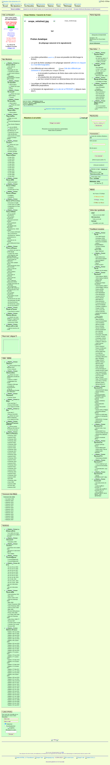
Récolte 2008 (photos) (14, 611)
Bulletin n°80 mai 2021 (13, 650)
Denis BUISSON (100, 301)
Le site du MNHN (12, 127)
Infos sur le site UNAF (99, 215)
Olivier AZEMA (99, 291)
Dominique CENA (100, 238)
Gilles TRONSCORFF (101, 379)
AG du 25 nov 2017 (13, 570)
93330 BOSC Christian (102, 419)
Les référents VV (11, 130)
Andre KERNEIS (100, 97)
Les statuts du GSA (13, 419)
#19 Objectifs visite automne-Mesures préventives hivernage (12, 257)
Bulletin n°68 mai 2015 (13, 677)
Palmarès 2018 (9, 504)
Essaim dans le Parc (13, 189)
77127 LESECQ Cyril (101, 464)
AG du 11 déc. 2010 (13, 580)
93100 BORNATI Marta (102, 390)
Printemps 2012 (12, 468)
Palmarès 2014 (9, 511)
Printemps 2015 (12, 458)
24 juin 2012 (11, 167)
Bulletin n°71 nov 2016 (13, 671)
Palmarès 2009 (9, 516)
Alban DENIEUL (100, 319)
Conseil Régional (11, 557)
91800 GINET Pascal (101, 449)
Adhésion (9, 363)
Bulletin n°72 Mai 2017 (13, 669)
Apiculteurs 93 (98, 388)
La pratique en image (101, 81)
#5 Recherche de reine (14, 298)
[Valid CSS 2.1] (90, 757)
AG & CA (13, 564)
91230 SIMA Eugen (101, 447)
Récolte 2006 (11, 626)
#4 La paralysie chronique (11, 223)
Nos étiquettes (99, 67)
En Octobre (11, 92)
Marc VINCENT (100, 251)
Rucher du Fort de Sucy (13, 200)
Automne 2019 (12, 446)
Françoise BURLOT (101, 303)
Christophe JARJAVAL (101, 334)
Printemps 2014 (12, 461)
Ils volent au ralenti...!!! (102, 58)
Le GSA (12, 409)
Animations (9, 395)
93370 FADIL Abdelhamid (98, 421)
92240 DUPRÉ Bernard (102, 432)
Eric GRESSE (99, 331)
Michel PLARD (99, 363)
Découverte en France (14, 135)
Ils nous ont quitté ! (100, 84)
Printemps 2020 (12, 444)
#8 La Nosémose (12, 233)
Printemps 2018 (12, 449)
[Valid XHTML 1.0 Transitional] (24, 757)
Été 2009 (10, 478)
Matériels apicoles (11, 315)
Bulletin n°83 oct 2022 (13, 645)
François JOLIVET (100, 336)
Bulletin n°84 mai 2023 (13, 643)
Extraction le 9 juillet (13, 202)
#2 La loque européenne (10, 217)
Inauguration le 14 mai (14, 206)
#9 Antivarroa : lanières (14, 235)
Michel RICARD (100, 98)
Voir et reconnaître (100, 106)
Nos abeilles (11, 553)
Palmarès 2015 (9, 509)
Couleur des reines (13, 253)
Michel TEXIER (100, 377)
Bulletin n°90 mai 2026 (13, 632)
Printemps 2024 (12, 435)
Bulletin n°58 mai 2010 (13, 694)
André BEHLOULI (100, 257)
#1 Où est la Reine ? (13, 305)
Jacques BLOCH (100, 296)
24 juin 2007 (11, 176)
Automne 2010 (12, 473)
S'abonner (9, 724)
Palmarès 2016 (9, 507)
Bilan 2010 (10, 596)
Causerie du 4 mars (13, 132)
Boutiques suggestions (13, 319)
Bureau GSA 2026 (13, 414)
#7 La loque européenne (10, 293)
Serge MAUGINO (100, 355)
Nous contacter (12, 369)
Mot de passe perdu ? (99, 159)
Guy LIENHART (100, 349)
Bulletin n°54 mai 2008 (13, 701)
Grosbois (9, 142)
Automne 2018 (12, 447)
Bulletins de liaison (11, 629)
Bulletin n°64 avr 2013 (13, 684)
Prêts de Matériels (12, 417)
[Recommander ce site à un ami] (100, 183)
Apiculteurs (97, 274)
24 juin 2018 (11, 159)
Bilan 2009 (10, 602)
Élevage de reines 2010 (100, 79)
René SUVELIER (100, 95)
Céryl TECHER (100, 375)
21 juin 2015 (11, 164)
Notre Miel (97, 65)
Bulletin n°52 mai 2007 (13, 705)
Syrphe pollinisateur (101, 60)
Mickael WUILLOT (100, 384)
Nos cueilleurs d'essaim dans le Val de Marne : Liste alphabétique (101, 493)
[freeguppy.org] (49, 757)
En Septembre (12, 82)
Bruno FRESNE (100, 326)
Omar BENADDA (100, 294)
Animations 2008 (12, 541)
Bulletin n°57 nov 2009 (13, 696)
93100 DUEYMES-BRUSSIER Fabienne (100, 395)
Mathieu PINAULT (100, 362)
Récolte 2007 (11, 621)
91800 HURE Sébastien (99, 451)
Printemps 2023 (12, 439)
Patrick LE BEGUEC (101, 348)
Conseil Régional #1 (13, 559)
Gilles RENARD (100, 367)
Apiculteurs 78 (98, 456)
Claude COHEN (100, 308)
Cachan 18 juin (12, 397)
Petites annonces (12, 320)
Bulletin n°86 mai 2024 (13, 638)
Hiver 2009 (11, 482)
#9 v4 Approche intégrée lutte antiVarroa (13, 287)
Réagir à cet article (55, 123)
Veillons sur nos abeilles (98, 103)
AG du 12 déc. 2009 (13, 582)
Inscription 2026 (10, 499)
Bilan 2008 (10, 609)
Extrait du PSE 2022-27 (13, 428)
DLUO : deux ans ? (101, 71)
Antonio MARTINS (100, 351)
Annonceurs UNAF (13, 322)
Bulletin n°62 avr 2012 (13, 687)
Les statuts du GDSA (13, 406)
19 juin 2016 (11, 162)
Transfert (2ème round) (14, 622)
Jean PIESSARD (100, 87)
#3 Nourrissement (13, 302)
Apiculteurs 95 (98, 473)
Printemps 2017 (12, 451)
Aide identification (12, 134)
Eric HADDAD (99, 333)
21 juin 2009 (11, 172)
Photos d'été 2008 (12, 612)
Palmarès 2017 (9, 505)
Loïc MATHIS (99, 353)
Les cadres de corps (13, 533)
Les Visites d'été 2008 (13, 614)
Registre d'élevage (13, 384)
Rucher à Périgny (11, 193)
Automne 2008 (12, 483)
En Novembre (11, 101)
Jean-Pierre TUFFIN (101, 380)
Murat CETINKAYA (100, 304)
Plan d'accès (10, 146)
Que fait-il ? (11, 412)
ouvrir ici (51, 57)
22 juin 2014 (11, 166)
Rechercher (99, 125)
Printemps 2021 (12, 440)
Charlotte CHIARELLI (101, 240)
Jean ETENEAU (100, 322)
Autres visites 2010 (13, 597)
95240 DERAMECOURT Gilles (101, 476)
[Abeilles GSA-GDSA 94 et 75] (11, 1)
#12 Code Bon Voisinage (11, 278)
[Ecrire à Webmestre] (96, 183)
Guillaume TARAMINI (101, 374)
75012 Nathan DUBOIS (102, 278)
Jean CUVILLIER (100, 310)
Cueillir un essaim (100, 61)
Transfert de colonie (13, 71)
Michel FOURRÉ (100, 324)
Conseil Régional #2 (13, 561)
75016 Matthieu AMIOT (102, 285)
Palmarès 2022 (9, 500)
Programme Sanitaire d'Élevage (12, 423)
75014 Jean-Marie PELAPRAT (100, 283)
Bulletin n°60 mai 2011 (13, 691)
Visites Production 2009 (14, 604)
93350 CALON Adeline (101, 270)
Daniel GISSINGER (101, 329)
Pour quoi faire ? (12, 403)
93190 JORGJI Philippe (102, 409)
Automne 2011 (12, 470)
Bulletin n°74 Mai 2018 (13, 664)
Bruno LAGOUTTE (101, 340)
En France (96, 193)
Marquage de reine (13, 69)
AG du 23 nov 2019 (13, 567)
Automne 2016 (12, 453)
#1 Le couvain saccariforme (11, 214)
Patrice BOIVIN (100, 297)
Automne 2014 (12, 459)
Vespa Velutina (10, 116)
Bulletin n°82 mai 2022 (13, 647)
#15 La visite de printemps (11, 269)
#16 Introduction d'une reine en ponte (13, 266)
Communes (97, 480)
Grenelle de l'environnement (11, 386)
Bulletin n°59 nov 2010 (13, 693)
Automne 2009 (12, 477)
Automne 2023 (12, 437)
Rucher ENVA (10, 180)
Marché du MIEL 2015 (101, 75)
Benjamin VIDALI (100, 382)
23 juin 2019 (11, 157)
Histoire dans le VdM (12, 326)
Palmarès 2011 (9, 512)
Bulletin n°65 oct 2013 (13, 682)
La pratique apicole (12, 63)
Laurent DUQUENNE (101, 321)
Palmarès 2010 (9, 514)
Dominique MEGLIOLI (101, 356)
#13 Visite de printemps (11, 275)
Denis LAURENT (100, 346)
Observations (13, 84)
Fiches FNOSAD (11, 211)
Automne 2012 (12, 466)
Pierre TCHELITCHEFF (99, 264)
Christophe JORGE (101, 338)
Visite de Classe (12, 148)
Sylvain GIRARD (100, 328)
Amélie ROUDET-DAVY (102, 370)
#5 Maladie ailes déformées (11, 226)
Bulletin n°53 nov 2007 (13, 703)
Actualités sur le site (98, 223)
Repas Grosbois (11, 155)
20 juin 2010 (11, 171)
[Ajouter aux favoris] (98, 183)
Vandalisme (11, 197)
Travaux (10, 88)
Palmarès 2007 (9, 519)
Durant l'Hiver (11, 110)
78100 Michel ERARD (101, 458)
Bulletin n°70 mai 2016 (13, 672)
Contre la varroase (13, 430)
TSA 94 (96, 234)
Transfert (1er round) (13, 624)
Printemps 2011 (12, 471)
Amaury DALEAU (100, 311)
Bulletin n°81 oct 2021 (13, 648)
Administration (10, 372)
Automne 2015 (12, 456)
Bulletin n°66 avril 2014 (14, 681)
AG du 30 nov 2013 (13, 575)
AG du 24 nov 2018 (13, 568)
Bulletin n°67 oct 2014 (13, 679)
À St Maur (102, 193)
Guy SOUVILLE (100, 93)
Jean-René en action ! (14, 311)
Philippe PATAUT (100, 360)
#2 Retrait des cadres (13, 303)
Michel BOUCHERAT (101, 258)
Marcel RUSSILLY (100, 92)
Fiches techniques (11, 248)
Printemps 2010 (12, 475)
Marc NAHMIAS (100, 358)
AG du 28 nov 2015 (13, 572)
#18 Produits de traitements (11, 260)
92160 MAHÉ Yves (100, 431)
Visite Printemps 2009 (13, 606)
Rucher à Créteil (10, 185)
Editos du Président (12, 433)
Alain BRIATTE (99, 299)
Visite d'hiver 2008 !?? (13, 619)
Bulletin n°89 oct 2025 (13, 633)
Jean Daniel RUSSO (101, 372)
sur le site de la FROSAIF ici (64, 89)
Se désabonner (10, 726)
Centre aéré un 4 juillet (14, 204)
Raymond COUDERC (101, 241)
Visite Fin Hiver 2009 (13, 607)
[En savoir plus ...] (69, 757)
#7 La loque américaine (14, 232)
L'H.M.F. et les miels (101, 69)
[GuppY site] (39, 757)
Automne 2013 (12, 463)
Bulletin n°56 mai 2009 (13, 698)
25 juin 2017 (11, 160)
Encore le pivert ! (12, 149)
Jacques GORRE (100, 246)
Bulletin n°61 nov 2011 (13, 689)
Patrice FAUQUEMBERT (99, 244)
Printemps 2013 (12, 465)
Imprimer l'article (61, 109)
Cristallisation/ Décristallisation (99, 73)
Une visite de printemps (11, 67)
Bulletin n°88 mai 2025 (13, 635)
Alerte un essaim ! (13, 182)
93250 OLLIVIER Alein (101, 414)
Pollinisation (99, 56)
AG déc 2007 (11, 485)
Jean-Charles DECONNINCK (99, 317)
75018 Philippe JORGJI (102, 287)
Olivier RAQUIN (100, 365)
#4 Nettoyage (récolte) (14, 300)
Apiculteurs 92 (98, 426)
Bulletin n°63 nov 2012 (13, 686)
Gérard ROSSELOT (101, 368)
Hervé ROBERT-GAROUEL (100, 261)
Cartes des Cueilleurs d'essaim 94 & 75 (101, 489)
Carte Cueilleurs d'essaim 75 (99, 486)
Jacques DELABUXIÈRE (99, 89)
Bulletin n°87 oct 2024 (13, 637)
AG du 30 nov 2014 (13, 574)
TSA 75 (96, 255)
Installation (11, 187)
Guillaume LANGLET (101, 341)
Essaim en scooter (11, 309)
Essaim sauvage (12, 151)
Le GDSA (12, 400)
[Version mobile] (102, 183)
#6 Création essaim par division (12, 296)
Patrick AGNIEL (100, 289)
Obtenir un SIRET (12, 379)
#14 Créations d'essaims (11, 272)
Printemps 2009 (12, 480)
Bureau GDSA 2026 (13, 405)
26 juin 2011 (11, 169)
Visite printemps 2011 (13, 594)
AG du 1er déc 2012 (13, 577)
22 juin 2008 (11, 174)
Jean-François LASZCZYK (99, 344)
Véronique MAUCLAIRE (98, 249)
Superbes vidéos (99, 54)
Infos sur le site (97, 219)
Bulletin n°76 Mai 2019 (13, 659)
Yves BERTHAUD (100, 236)
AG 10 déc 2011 (12, 579)
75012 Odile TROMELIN (98, 280)
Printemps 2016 (12, 454)
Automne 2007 (12, 487)
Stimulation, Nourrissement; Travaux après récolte (13, 78)
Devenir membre (99, 165)
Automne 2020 (12, 442)
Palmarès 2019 (9, 502)
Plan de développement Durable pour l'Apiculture (13, 390)
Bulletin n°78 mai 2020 (13, 655)
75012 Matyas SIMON (101, 276)
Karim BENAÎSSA (100, 292)
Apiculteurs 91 (98, 442)
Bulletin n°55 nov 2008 (13, 699)
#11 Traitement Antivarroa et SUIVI (12, 281)
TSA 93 (96, 268)
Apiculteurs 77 (98, 462)
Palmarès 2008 (9, 518)
